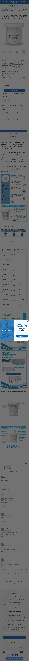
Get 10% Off (21, 336)
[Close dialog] (27, 321)
